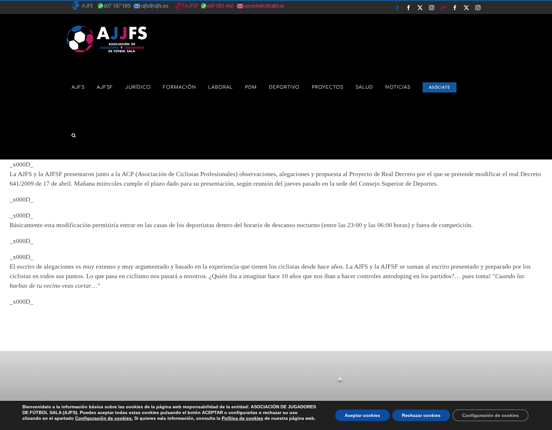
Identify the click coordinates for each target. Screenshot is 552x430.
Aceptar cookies (362, 415)
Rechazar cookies (421, 415)
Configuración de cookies (490, 415)
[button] (74, 135)
